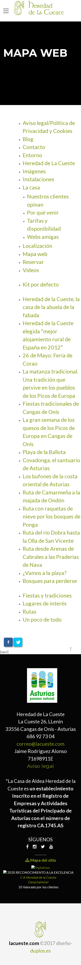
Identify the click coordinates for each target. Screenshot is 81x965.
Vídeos (31, 270)
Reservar (33, 262)
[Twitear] (17, 642)
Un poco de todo (42, 619)
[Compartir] (8, 642)
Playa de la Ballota (44, 452)
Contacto (34, 147)
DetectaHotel (38, 882)
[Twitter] (43, 846)
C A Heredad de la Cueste (38, 877)
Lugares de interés (45, 603)
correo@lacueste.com (40, 744)
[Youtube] (51, 846)
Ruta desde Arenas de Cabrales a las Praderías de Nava (51, 556)
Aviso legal (40, 766)
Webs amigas (43, 236)
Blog (28, 139)
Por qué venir (43, 212)
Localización (37, 245)
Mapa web (35, 254)
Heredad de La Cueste (49, 163)
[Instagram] (35, 846)
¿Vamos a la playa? (45, 573)
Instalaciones (38, 179)
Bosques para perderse (50, 581)
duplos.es (40, 951)
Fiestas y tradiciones (47, 595)
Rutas (29, 611)
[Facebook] (28, 846)
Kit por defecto (41, 284)
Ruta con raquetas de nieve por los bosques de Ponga (51, 516)
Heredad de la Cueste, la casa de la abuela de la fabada (51, 307)
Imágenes (34, 171)
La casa (31, 187)
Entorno (32, 155)
